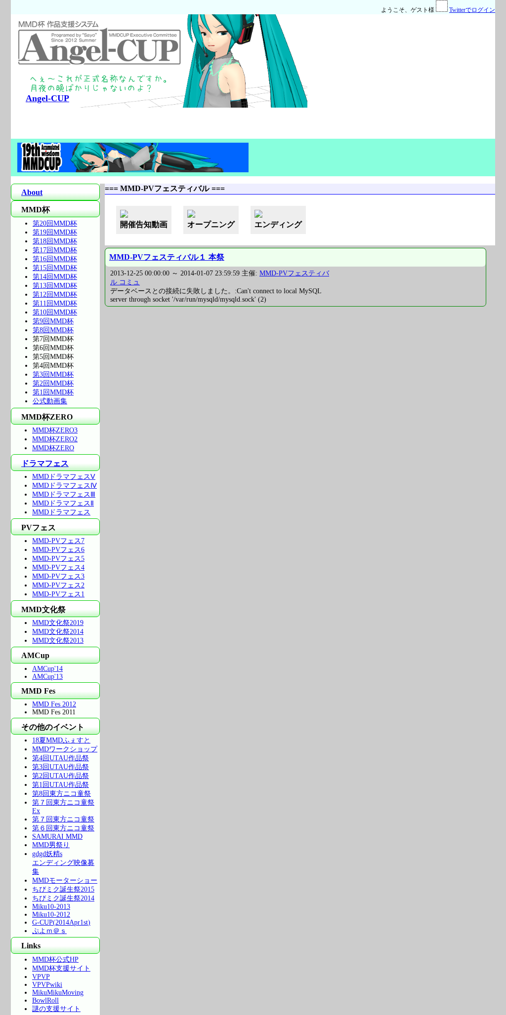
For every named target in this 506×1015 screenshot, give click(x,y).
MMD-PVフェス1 (58, 594)
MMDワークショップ (64, 749)
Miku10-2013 (51, 906)
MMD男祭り (51, 845)
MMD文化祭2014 (58, 631)
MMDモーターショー (64, 880)
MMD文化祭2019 (58, 622)
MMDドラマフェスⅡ (63, 503)
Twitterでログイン (472, 9)
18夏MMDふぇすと (61, 740)
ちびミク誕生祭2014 (63, 898)
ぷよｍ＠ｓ (49, 931)
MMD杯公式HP (55, 959)
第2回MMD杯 (53, 383)
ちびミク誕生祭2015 (63, 889)
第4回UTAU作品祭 (60, 758)
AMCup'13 (47, 676)
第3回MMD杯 (53, 374)
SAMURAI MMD (57, 836)
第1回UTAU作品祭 (60, 784)
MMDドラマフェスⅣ (64, 485)
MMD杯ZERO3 (55, 430)
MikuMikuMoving (58, 992)
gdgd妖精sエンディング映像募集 (63, 862)
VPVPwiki (47, 984)
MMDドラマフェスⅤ (63, 476)
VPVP (41, 976)
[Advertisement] (401, 76)
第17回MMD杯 (55, 250)
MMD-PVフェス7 (58, 541)
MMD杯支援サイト (61, 968)
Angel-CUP (47, 98)
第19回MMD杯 (55, 232)
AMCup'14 (47, 668)
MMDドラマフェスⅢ (63, 494)
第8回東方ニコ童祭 (61, 793)
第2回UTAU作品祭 (60, 776)
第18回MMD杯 (55, 241)
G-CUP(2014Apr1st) (61, 922)
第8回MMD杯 (53, 330)
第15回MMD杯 (55, 268)
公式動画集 (50, 401)
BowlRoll (45, 1000)
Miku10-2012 (51, 914)
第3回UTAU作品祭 (60, 767)
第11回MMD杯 (55, 303)
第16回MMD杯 (55, 259)
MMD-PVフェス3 (58, 576)
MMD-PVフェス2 (58, 585)
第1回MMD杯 (53, 392)
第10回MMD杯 (55, 312)
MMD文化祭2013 (58, 640)
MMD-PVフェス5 (58, 558)
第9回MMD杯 (53, 321)
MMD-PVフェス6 (58, 549)
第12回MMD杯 (55, 294)
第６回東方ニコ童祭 (63, 828)
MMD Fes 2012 (54, 704)
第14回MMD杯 (55, 276)
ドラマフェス (45, 463)
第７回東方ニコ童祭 (63, 819)
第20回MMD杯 (55, 223)
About (31, 192)
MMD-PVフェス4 (58, 567)
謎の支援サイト (56, 1009)
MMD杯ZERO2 (55, 439)
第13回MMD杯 (55, 285)
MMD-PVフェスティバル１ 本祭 (166, 257)
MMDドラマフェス (61, 512)
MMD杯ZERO (53, 448)
